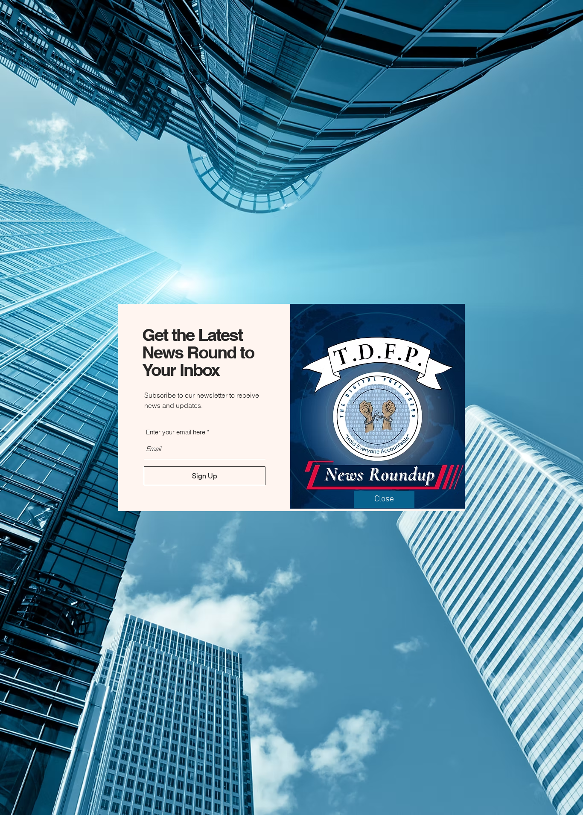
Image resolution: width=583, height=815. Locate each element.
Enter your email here (175, 432)
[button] (384, 499)
